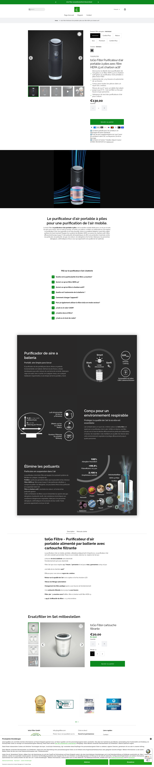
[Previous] (56, 2)
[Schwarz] (92, 50)
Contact (89, 15)
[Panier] (125, 9)
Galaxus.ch (109, 142)
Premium (102, 41)
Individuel (95, 35)
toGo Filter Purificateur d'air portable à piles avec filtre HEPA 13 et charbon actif (80, 20)
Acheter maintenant (107, 115)
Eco (93, 41)
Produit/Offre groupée (100, 31)
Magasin (80, 15)
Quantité (92, 103)
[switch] (148, 760)
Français (116, 9)
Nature (117, 35)
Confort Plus (107, 35)
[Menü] (151, 749)
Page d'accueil (69, 15)
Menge (93, 649)
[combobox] (37, 9)
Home (56, 20)
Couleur (95, 47)
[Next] (98, 2)
